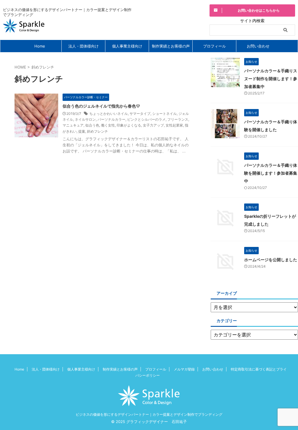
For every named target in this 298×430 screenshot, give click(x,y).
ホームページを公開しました (270, 259)
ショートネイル (164, 113)
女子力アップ (153, 125)
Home (39, 46)
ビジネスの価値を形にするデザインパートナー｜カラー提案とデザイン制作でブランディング (149, 414)
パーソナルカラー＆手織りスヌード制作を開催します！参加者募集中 (270, 78)
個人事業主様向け (127, 46)
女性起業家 (174, 125)
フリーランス (177, 119)
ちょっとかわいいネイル (108, 113)
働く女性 (108, 125)
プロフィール (214, 46)
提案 (81, 131)
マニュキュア (73, 125)
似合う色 (92, 125)
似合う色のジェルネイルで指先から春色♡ (101, 105)
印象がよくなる (129, 125)
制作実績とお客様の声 (171, 46)
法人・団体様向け (83, 46)
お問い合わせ (258, 46)
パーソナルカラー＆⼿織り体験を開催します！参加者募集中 (270, 173)
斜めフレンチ (97, 131)
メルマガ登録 (184, 369)
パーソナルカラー (111, 119)
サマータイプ (140, 113)
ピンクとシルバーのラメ (146, 119)
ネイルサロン (85, 119)
